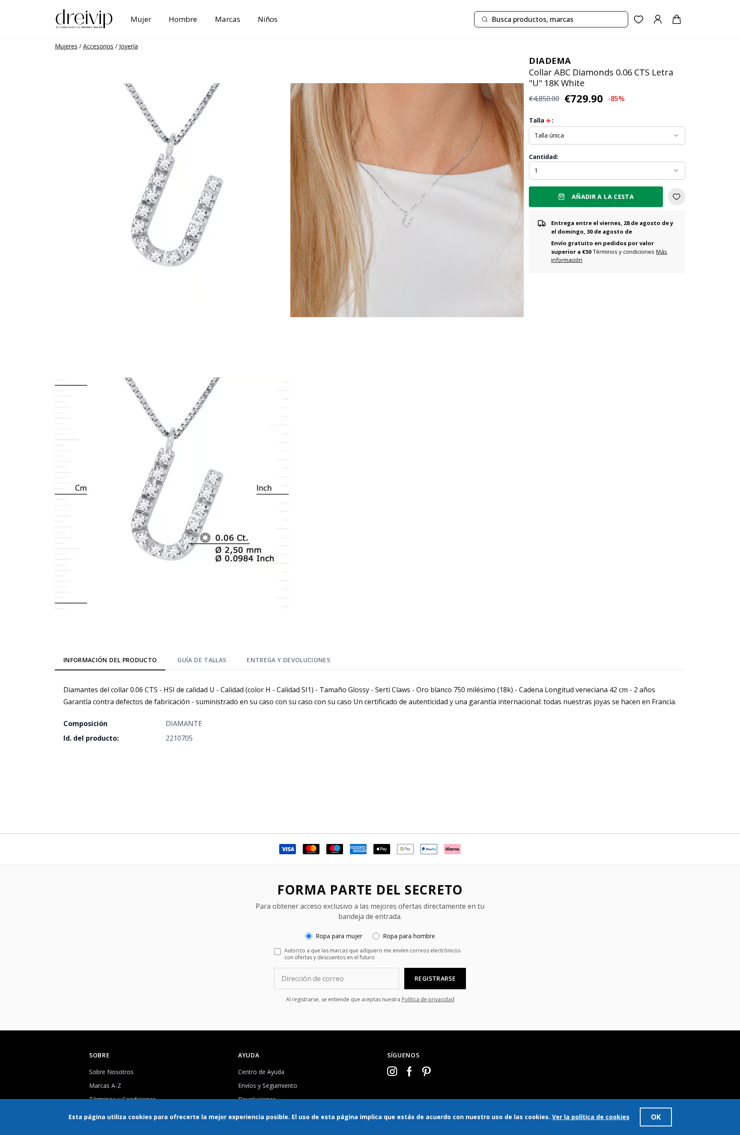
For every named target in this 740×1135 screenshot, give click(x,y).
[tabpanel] (370, 714)
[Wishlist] (639, 19)
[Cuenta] (657, 19)
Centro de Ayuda (261, 1072)
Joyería (128, 46)
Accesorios (98, 46)
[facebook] (409, 1071)
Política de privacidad (428, 999)
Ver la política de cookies (591, 1117)
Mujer (141, 19)
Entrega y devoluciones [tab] (288, 660)
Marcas (227, 19)
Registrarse (435, 978)
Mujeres (66, 46)
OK (656, 1117)
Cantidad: (543, 157)
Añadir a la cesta (603, 196)
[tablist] (197, 662)
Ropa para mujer (339, 936)
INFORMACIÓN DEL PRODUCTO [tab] (110, 660)
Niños (268, 19)
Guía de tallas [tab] (201, 660)
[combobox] (551, 19)
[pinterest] (426, 1071)
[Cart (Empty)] (676, 19)
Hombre (183, 19)
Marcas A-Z (105, 1085)
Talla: (541, 120)
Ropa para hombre (409, 936)
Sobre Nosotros (111, 1072)
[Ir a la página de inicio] (84, 19)
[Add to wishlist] (676, 196)
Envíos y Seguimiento (267, 1085)
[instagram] (392, 1071)
